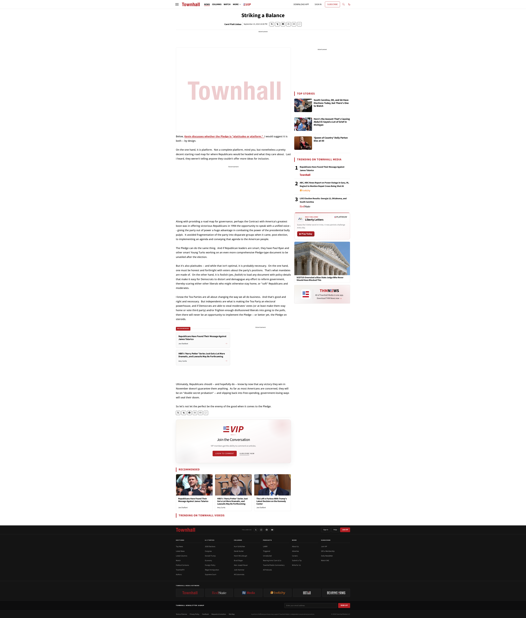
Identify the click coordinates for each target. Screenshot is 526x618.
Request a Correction (218, 614)
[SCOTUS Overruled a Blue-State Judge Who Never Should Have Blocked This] (322, 258)
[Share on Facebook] (283, 24)
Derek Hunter (239, 551)
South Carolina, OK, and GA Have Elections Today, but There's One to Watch (331, 103)
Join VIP (345, 530)
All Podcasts (267, 570)
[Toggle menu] (177, 4)
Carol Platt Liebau (232, 24)
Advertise (295, 551)
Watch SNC (325, 560)
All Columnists (239, 574)
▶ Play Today (305, 233)
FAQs (335, 530)
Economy (208, 560)
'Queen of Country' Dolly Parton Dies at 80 (331, 139)
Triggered (266, 551)
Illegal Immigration (212, 570)
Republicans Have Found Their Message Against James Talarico (193, 500)
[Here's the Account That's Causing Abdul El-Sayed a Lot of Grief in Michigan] (303, 124)
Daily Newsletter (327, 556)
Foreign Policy (210, 565)
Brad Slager (238, 560)
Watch (178, 560)
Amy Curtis (221, 507)
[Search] (343, 4)
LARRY (265, 546)
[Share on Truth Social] (277, 24)
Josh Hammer (239, 570)
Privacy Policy (194, 614)
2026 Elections (210, 546)
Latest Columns (181, 556)
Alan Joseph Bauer (241, 565)
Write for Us (296, 565)
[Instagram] (261, 530)
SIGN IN (318, 4)
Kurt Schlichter (239, 546)
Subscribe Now (247, 453)
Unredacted (267, 556)
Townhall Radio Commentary (274, 565)
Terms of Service (181, 614)
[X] (256, 530)
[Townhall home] (185, 530)
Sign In (325, 530)
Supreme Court (210, 574)
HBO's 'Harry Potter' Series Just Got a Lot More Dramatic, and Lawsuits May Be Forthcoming (232, 501)
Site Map (232, 614)
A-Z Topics (210, 540)
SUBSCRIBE (332, 4)
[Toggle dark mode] (349, 4)
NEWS (207, 4)
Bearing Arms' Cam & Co (272, 560)
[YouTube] (272, 530)
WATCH (227, 4)
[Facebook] (267, 530)
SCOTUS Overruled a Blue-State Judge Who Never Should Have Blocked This (320, 278)
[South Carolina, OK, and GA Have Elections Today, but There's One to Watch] (303, 105)
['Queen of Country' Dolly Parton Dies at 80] (303, 143)
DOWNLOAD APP (301, 4)
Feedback (205, 614)
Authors (179, 574)
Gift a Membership (328, 551)
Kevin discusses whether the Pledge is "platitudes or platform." (224, 136)
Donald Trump (210, 556)
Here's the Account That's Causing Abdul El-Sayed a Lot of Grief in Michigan (332, 122)
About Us (295, 546)
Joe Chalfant (183, 507)
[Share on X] (272, 24)
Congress (208, 551)
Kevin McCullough (240, 556)
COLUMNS (216, 4)
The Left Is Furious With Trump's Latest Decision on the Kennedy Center (271, 501)
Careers (295, 556)
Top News (179, 546)
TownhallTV (180, 570)
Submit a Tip (296, 560)
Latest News (180, 551)
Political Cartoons (182, 565)
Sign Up (344, 605)
